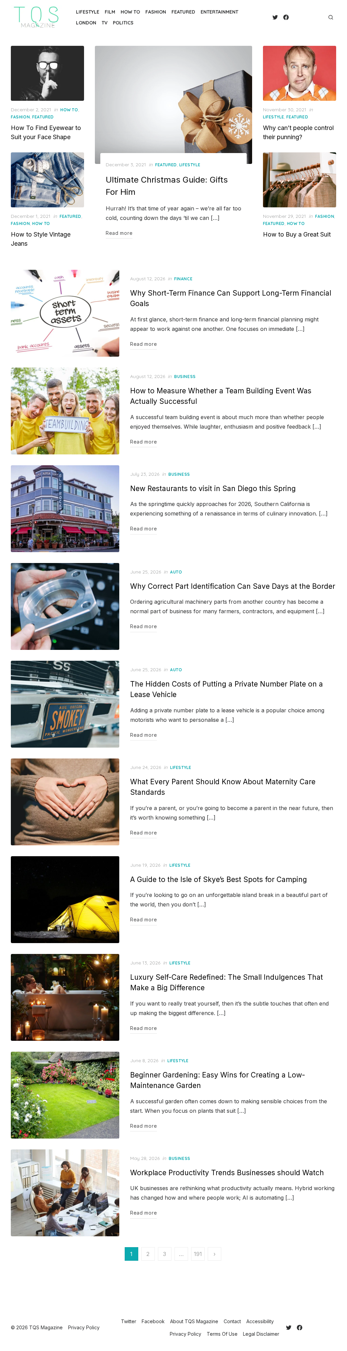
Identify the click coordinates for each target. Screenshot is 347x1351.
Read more (119, 233)
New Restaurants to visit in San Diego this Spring (213, 488)
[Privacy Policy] (310, 17)
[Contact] (299, 17)
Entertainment (219, 12)
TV (104, 23)
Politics (123, 23)
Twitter (128, 1321)
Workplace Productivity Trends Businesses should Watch (227, 1172)
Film (110, 12)
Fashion (155, 12)
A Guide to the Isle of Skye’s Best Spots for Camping (218, 879)
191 (198, 1254)
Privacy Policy (185, 1334)
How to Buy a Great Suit (297, 234)
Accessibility (260, 1321)
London (86, 23)
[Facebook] (286, 17)
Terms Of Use (222, 1334)
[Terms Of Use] (315, 17)
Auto (176, 572)
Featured (183, 12)
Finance (183, 278)
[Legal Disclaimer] (321, 17)
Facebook (153, 1321)
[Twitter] (275, 17)
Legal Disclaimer (261, 1334)
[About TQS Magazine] (294, 17)
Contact (232, 1321)
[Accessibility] (305, 17)
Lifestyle (87, 12)
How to (130, 12)
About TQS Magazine (194, 1321)
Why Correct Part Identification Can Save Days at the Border (232, 586)
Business (185, 376)
